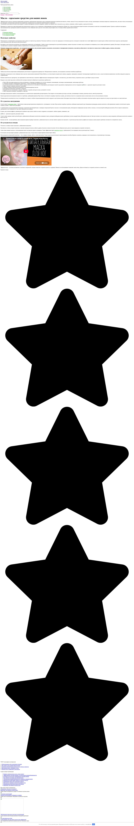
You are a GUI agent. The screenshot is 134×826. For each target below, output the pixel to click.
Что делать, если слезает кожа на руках (11, 765)
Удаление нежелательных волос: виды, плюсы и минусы (15, 766)
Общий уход (6, 10)
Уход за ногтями (7, 9)
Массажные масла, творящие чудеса (10, 768)
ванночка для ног (58, 130)
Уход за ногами (7, 8)
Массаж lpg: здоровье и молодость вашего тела (14, 782)
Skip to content (4, 1)
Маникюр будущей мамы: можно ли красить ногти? (15, 780)
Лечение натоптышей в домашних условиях (11, 795)
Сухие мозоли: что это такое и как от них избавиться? (13, 819)
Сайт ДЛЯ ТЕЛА (5, 2)
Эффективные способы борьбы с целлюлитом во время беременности (20, 775)
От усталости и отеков (8, 35)
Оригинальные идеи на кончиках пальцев (12, 764)
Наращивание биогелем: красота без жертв (13, 784)
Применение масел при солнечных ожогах (13, 781)
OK (93, 824)
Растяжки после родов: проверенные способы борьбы (16, 776)
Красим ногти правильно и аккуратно (11, 769)
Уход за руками (7, 7)
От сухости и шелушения (9, 33)
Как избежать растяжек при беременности (13, 777)
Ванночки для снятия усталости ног (12, 785)
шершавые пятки (12, 104)
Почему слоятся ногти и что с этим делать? (13, 774)
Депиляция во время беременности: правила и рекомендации (18, 779)
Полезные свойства (8, 32)
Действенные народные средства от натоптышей (12, 814)
